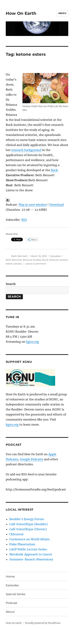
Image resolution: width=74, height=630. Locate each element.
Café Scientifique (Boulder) (28, 524)
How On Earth (21, 13)
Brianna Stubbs (32, 259)
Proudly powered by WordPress (43, 623)
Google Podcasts (31, 459)
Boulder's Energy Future (26, 519)
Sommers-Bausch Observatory (31, 559)
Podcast (11, 603)
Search (11, 284)
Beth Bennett (19, 256)
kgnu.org (32, 341)
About (10, 611)
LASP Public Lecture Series (28, 549)
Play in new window (33, 204)
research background (26, 150)
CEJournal (16, 534)
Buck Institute (50, 259)
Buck (54, 170)
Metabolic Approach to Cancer (30, 554)
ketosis (18, 263)
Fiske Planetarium (22, 544)
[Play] (37, 200)
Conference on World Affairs (29, 539)
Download (56, 204)
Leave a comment (35, 263)
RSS (24, 220)
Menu (62, 13)
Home (10, 576)
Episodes (55, 256)
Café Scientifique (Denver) (28, 529)
